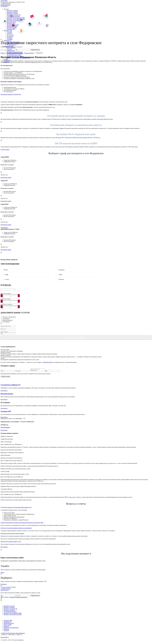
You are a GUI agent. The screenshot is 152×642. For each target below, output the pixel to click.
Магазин (61, 279)
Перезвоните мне (35, 595)
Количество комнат (6, 299)
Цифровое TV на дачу (13, 43)
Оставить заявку (5, 149)
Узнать (2, 572)
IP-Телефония (6, 321)
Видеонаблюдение (8, 320)
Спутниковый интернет (13, 16)
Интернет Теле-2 (11, 22)
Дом (6, 269)
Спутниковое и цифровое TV (11, 385)
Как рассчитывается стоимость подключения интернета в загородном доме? (22, 522)
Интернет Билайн (12, 27)
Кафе (6, 274)
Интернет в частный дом (13, 14)
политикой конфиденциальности (18, 597)
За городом (10, 36)
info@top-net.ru (5, 637)
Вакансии (6, 629)
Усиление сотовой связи (9, 317)
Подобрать (3, 584)
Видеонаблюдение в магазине (15, 53)
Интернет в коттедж (12, 12)
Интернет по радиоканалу (14, 20)
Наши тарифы (7, 624)
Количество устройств (6, 304)
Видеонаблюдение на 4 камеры (15, 56)
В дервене (9, 37)
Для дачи (9, 33)
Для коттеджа (10, 50)
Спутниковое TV (11, 45)
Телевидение (6, 318)
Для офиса (10, 39)
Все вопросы (4, 547)
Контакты (6, 626)
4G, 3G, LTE (10, 34)
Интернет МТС (11, 29)
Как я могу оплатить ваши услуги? (11, 541)
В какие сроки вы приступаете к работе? (12, 533)
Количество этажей (6, 293)
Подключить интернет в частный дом (11, 94)
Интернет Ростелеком (13, 24)
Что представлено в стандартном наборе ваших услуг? (16, 507)
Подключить (4, 390)
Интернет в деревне (12, 13)
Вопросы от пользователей (11, 627)
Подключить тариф (6, 177)
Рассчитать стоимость (76, 337)
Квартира (61, 269)
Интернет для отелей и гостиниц (16, 19)
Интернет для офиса (12, 10)
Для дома (9, 32)
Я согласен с (14, 597)
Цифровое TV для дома (13, 42)
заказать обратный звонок (18, 633)
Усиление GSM (6, 411)
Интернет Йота (11, 23)
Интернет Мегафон (12, 26)
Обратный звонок (5, 5)
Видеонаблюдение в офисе (14, 55)
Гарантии (6, 630)
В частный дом (11, 47)
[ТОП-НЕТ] (4, 0)
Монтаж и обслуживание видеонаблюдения (19, 57)
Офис (60, 274)
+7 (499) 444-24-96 (6, 3)
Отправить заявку (5, 376)
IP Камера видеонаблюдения (14, 52)
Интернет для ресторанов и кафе (16, 17)
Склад (7, 279)
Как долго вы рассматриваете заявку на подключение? (16, 528)
